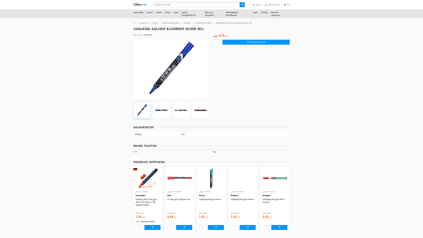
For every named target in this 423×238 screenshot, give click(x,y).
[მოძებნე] (242, 4)
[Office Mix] (140, 4)
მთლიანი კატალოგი (275, 13)
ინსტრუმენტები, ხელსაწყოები (232, 13)
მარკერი (187, 23)
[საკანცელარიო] (134, 22)
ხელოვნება (138, 12)
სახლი (167, 12)
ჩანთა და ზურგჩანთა (209, 13)
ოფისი (159, 12)
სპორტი (264, 12)
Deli (135, 35)
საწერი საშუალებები (170, 23)
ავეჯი (176, 12)
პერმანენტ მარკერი (203, 23)
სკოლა (150, 12)
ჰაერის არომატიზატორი (189, 13)
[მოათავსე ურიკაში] (152, 227)
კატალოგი (143, 23)
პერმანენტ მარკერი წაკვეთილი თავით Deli (234, 23)
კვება (255, 12)
